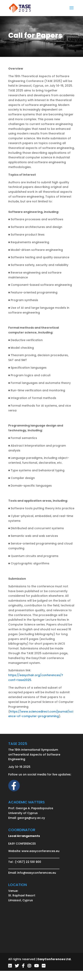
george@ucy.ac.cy (31, 818)
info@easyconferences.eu (36, 873)
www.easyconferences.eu (40, 851)
